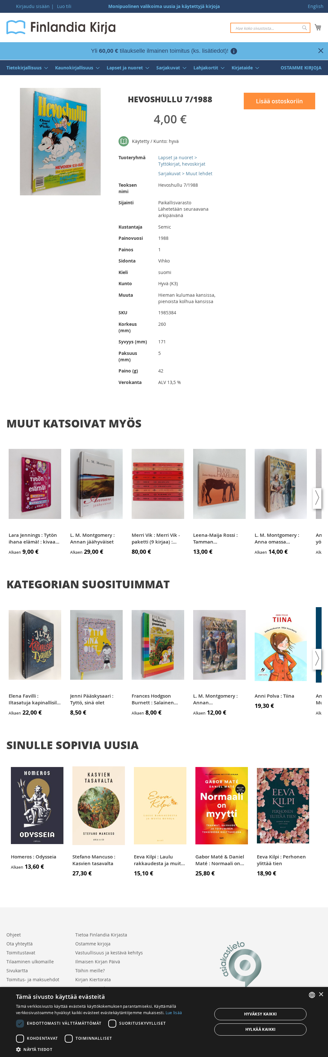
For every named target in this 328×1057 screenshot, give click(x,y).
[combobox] (270, 28)
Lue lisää (174, 1012)
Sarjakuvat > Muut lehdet (185, 173)
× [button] (320, 994)
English (316, 6)
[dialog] (164, 1022)
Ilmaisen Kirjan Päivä (97, 962)
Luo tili (64, 6)
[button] (111, 1049)
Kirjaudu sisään (33, 6)
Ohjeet (13, 935)
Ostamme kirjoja (93, 944)
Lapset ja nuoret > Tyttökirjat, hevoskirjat (181, 160)
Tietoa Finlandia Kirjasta (101, 935)
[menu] (164, 67)
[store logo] (60, 27)
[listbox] (312, 995)
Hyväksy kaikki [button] (260, 1014)
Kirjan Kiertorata (93, 979)
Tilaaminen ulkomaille (30, 962)
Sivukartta (17, 970)
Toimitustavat (20, 953)
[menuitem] (25, 67)
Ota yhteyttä (19, 944)
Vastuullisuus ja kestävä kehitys (109, 953)
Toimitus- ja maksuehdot (32, 979)
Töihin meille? (90, 970)
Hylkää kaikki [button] (260, 1029)
